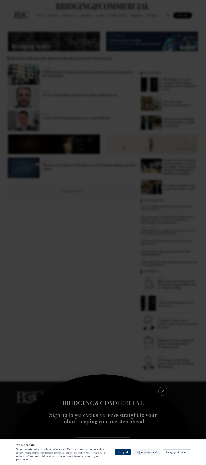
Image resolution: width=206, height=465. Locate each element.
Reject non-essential (146, 452)
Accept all (123, 452)
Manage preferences (176, 452)
